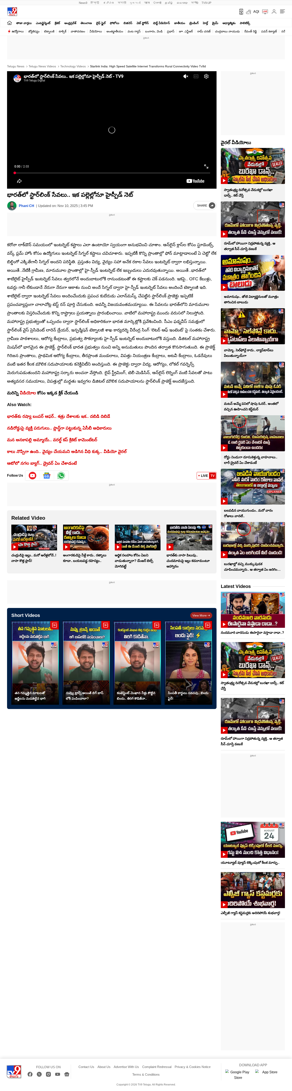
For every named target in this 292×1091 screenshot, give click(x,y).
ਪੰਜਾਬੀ (157, 2)
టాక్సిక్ (62, 31)
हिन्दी (95, 2)
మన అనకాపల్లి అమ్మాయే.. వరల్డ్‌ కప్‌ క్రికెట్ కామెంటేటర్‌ (52, 439)
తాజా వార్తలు (24, 23)
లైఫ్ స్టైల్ (101, 23)
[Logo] (12, 11)
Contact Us (86, 1067)
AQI (256, 11)
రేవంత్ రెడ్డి (250, 31)
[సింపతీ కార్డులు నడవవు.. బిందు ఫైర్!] (188, 663)
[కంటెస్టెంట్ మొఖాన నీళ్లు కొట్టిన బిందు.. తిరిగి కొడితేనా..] (137, 663)
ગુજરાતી (135, 2)
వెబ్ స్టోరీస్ (143, 23)
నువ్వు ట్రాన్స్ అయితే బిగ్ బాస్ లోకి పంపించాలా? (84, 695)
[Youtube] (32, 475)
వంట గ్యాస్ (134, 31)
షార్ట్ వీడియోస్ (161, 23)
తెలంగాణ (86, 23)
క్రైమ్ (215, 23)
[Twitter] (39, 1074)
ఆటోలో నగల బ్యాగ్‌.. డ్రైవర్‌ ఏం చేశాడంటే (42, 463)
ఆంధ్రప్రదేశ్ (70, 23)
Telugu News (15, 66)
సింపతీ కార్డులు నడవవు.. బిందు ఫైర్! (188, 695)
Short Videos (25, 615)
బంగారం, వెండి (153, 31)
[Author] (12, 206)
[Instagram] (48, 1074)
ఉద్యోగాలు (18, 31)
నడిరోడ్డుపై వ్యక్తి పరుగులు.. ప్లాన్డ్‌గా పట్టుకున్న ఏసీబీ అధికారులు (59, 428)
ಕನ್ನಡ (108, 2)
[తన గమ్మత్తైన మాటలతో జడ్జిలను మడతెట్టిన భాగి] (35, 663)
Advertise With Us (126, 1067)
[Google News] (66, 1074)
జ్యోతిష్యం (34, 31)
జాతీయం (179, 23)
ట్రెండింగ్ (194, 23)
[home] (9, 22)
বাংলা (147, 2)
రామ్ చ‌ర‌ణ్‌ (204, 31)
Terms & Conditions (146, 1074)
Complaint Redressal (156, 1067)
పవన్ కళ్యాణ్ (269, 31)
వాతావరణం (78, 31)
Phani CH (26, 206)
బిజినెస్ (128, 23)
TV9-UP (206, 2)
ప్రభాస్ (170, 31)
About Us (104, 1067)
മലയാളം (182, 2)
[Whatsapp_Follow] (61, 475)
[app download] (239, 12)
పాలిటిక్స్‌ (245, 23)
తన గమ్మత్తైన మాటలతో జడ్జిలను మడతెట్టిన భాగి (30, 695)
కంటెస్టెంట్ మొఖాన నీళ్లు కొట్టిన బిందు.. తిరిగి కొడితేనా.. (136, 695)
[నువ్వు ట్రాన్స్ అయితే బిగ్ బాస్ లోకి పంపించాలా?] (86, 663)
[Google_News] (47, 475)
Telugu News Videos (42, 66)
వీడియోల (28, 393)
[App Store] (268, 1075)
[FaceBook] (30, 1074)
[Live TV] (263, 12)
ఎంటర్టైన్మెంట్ (43, 23)
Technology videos (72, 66)
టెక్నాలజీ (49, 31)
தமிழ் (169, 2)
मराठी (122, 2)
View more (199, 615)
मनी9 (194, 2)
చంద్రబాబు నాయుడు (227, 31)
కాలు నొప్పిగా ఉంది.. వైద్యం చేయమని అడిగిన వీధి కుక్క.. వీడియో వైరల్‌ (67, 451)
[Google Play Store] (238, 1075)
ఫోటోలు (114, 23)
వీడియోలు (96, 31)
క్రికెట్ (57, 23)
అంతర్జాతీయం (114, 31)
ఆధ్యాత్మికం (229, 23)
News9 (83, 2)
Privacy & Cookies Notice (193, 1067)
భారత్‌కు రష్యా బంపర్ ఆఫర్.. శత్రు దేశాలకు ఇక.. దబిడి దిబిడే (58, 416)
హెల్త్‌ (205, 23)
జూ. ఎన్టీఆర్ (186, 31)
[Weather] (248, 11)
